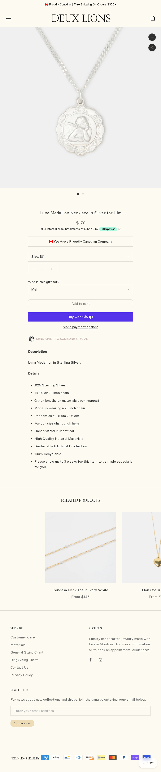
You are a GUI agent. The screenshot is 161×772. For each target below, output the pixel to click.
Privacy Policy (21, 675)
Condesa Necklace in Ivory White (80, 590)
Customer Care (22, 637)
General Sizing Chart (26, 652)
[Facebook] (90, 659)
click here (71, 423)
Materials (18, 645)
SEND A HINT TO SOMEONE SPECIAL (61, 338)
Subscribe (22, 723)
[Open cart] (153, 18)
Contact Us (19, 667)
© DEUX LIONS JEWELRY (24, 758)
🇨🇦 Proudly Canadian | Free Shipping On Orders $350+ (80, 4)
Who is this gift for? (43, 282)
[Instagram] (100, 659)
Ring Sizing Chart (24, 660)
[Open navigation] (8, 18)
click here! (141, 650)
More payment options (80, 327)
